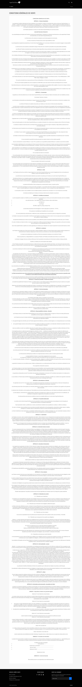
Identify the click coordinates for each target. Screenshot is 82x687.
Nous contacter (12, 674)
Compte (71, 6)
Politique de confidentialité (14, 680)
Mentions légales (12, 678)
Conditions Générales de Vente (15, 676)
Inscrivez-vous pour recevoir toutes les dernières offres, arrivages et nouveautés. (61, 675)
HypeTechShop (14, 685)
